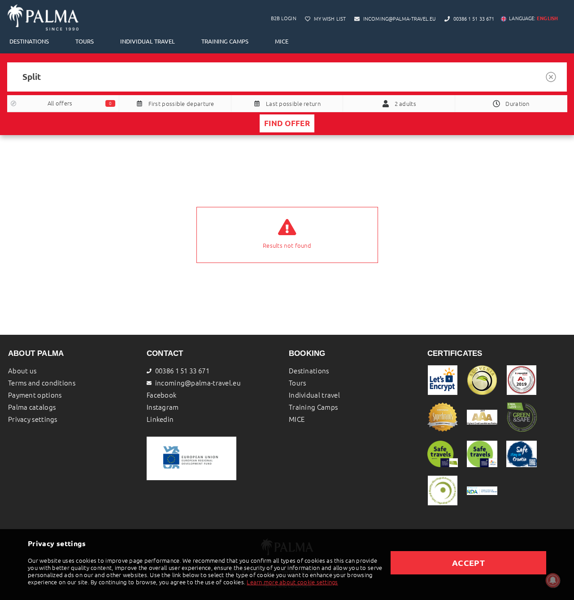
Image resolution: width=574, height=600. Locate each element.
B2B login (283, 18)
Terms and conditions (41, 383)
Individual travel (147, 41)
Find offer (287, 123)
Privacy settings (32, 419)
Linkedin (160, 419)
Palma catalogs (32, 407)
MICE (281, 41)
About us (22, 371)
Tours (84, 41)
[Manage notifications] (553, 580)
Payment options (35, 395)
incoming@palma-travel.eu (198, 383)
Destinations (29, 41)
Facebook (161, 395)
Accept (468, 562)
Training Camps (224, 41)
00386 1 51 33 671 (182, 371)
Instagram (163, 407)
